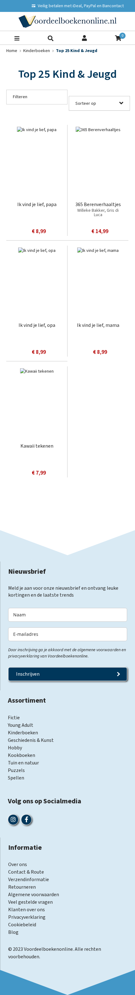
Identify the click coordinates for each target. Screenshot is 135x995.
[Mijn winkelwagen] (118, 37)
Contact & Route (26, 872)
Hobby (15, 747)
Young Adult (20, 725)
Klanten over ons (26, 909)
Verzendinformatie (28, 879)
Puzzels (16, 770)
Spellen (16, 777)
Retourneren (22, 887)
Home (12, 51)
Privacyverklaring (27, 917)
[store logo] (67, 21)
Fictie (14, 717)
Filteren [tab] (20, 97)
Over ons (17, 864)
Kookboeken (21, 755)
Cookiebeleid (22, 924)
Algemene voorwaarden (33, 894)
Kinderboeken (37, 51)
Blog (13, 932)
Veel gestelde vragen (30, 902)
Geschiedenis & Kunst (31, 740)
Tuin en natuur (23, 762)
